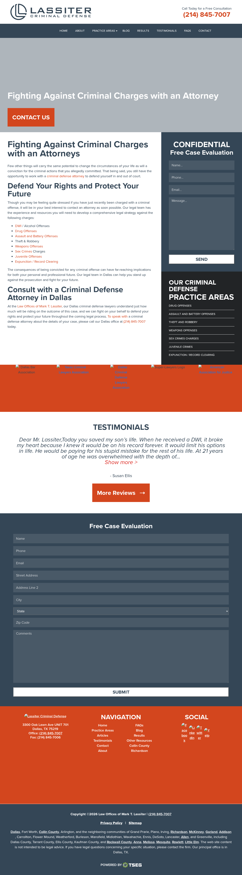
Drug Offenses (26, 231)
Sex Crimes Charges (184, 338)
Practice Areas (103, 31)
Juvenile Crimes (181, 347)
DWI (18, 225)
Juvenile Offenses (28, 256)
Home (64, 31)
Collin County (139, 745)
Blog (126, 31)
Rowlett (177, 842)
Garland (211, 831)
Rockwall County (119, 842)
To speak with (118, 316)
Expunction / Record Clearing (36, 261)
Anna (137, 842)
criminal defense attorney (65, 176)
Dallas (15, 831)
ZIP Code (230, 635)
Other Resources (139, 740)
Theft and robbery (183, 322)
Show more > (121, 462)
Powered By (111, 864)
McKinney (196, 831)
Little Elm (192, 842)
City (230, 602)
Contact (205, 31)
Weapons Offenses (29, 246)
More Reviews (117, 492)
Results (143, 31)
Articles (102, 735)
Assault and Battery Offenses (36, 236)
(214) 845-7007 (134, 321)
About (80, 31)
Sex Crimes (23, 251)
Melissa (149, 842)
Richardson (139, 750)
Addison (225, 831)
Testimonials (167, 31)
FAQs (187, 31)
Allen (185, 836)
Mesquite (163, 842)
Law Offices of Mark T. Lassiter (39, 306)
